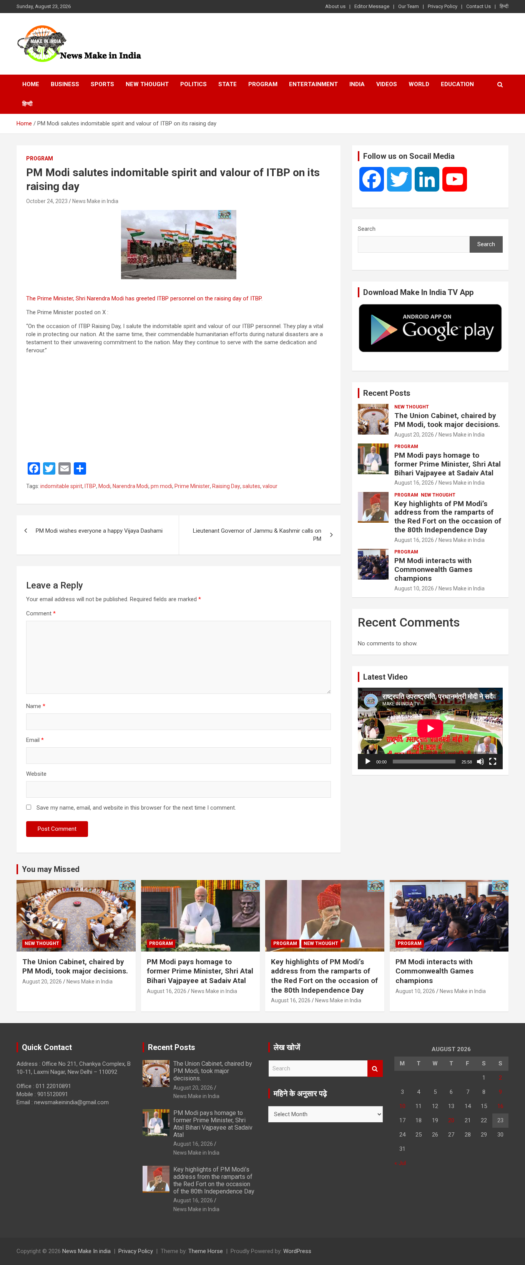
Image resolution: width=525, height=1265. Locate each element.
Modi (104, 486)
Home (30, 84)
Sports (102, 84)
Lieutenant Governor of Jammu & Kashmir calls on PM (257, 534)
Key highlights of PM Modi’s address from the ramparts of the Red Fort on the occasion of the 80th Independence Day (447, 516)
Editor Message (371, 6)
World (419, 84)
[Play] (368, 761)
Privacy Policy (442, 6)
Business (65, 84)
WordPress (297, 1251)
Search (366, 228)
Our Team (408, 6)
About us (335, 6)
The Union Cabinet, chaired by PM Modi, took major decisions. (447, 420)
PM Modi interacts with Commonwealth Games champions (433, 569)
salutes (251, 486)
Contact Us (478, 6)
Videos (386, 84)
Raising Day (226, 486)
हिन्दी (504, 6)
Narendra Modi (130, 486)
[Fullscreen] (493, 761)
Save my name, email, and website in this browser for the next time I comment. (136, 807)
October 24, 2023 (47, 201)
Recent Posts (386, 393)
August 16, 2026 (414, 483)
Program (262, 84)
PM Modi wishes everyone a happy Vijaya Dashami (99, 530)
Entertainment (313, 84)
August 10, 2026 (414, 588)
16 (500, 1106)
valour (269, 486)
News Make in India (95, 201)
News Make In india (86, 1251)
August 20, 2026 (414, 435)
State (227, 84)
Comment (41, 613)
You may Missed (51, 869)
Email (35, 740)
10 (402, 1106)
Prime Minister (192, 486)
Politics (193, 84)
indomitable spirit (61, 486)
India (357, 84)
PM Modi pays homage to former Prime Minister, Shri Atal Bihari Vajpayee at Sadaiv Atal (447, 464)
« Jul (400, 1163)
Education (457, 84)
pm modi (161, 486)
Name (35, 706)
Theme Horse (205, 1251)
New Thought (147, 84)
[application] (430, 728)
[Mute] (480, 761)
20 (451, 1120)
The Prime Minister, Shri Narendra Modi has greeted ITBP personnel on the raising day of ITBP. (145, 298)
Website (36, 773)
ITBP (90, 486)
